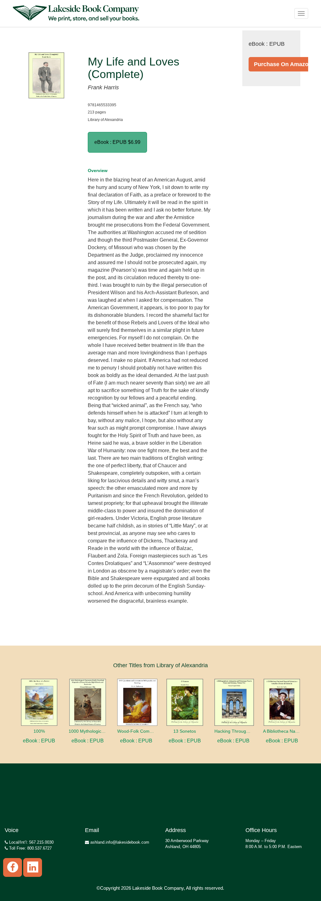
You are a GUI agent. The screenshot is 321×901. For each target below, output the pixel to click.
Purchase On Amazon (283, 64)
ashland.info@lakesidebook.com (119, 842)
